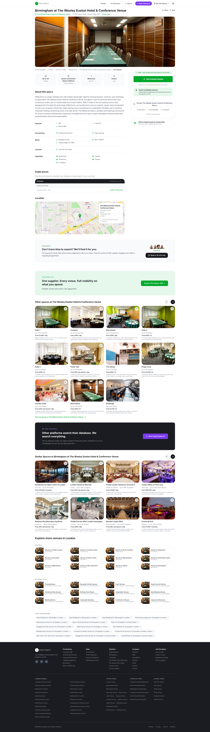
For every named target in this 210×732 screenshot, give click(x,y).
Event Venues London (41, 703)
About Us (135, 652)
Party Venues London (76, 689)
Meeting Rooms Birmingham (138, 699)
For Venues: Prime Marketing (118, 660)
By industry (66, 663)
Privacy (158, 727)
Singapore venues (159, 696)
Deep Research (144, 3)
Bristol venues (123, 692)
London (50, 69)
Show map (106, 14)
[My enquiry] (173, 3)
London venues (110, 682)
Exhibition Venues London (42, 710)
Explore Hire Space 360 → (154, 283)
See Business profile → (116, 181)
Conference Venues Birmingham (139, 692)
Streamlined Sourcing (69, 655)
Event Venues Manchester (137, 685)
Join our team (159, 652)
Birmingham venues (112, 689)
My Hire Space (161, 3)
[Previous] (166, 302)
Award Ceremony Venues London (79, 706)
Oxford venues (110, 710)
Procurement (90, 652)
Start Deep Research (157, 436)
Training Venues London (42, 699)
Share (166, 10)
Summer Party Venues (41, 689)
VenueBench (136, 657)
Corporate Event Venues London (79, 703)
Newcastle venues (121, 703)
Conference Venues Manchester (139, 682)
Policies (134, 668)
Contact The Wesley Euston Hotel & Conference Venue (154, 104)
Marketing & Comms (92, 660)
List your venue (114, 666)
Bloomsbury (73, 69)
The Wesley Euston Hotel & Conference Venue (53, 14)
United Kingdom (40, 69)
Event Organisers (91, 655)
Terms (165, 727)
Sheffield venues (121, 710)
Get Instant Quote (154, 79)
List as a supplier (114, 668)
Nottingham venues (112, 706)
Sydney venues (158, 699)
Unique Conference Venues (43, 685)
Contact (134, 666)
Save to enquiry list (154, 114)
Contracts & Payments (70, 657)
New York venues (159, 682)
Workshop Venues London (78, 713)
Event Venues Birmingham (137, 696)
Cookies (172, 727)
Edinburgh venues (111, 692)
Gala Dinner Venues (40, 706)
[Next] (173, 302)
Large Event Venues (76, 710)
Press (134, 663)
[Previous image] (73, 317)
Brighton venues (122, 699)
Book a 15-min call (158, 255)
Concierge (112, 657)
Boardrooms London (76, 699)
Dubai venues (158, 689)
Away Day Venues (40, 696)
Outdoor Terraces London (42, 717)
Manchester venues (112, 685)
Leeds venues (110, 696)
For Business (115, 3)
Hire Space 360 (68, 652)
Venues (103, 3)
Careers (134, 660)
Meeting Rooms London (77, 696)
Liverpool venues (111, 699)
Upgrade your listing (161, 657)
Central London (61, 69)
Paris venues (157, 685)
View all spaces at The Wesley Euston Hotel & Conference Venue (59, 417)
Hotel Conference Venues (77, 682)
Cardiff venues (110, 703)
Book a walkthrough (69, 666)
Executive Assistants (92, 657)
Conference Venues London (43, 682)
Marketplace (113, 655)
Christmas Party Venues (77, 685)
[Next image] (101, 317)
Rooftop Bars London (76, 692)
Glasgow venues (120, 696)
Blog (133, 655)
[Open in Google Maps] (80, 217)
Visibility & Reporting (69, 660)
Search (129, 3)
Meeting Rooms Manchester (138, 689)
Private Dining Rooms (41, 692)
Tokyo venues (158, 692)
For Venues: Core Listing (116, 663)
